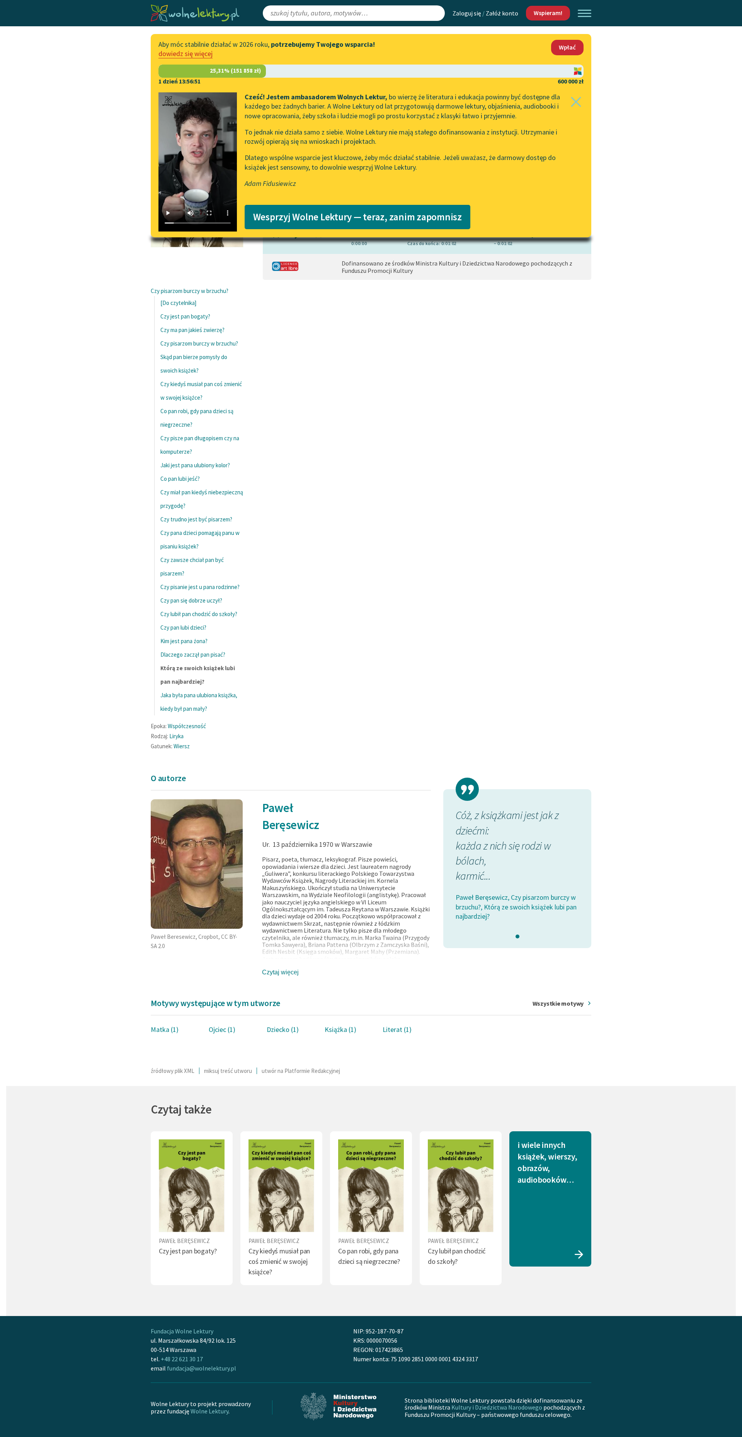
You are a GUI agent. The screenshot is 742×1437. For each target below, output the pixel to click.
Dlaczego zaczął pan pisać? (192, 654)
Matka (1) (165, 1029)
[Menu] (584, 13)
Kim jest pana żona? (184, 641)
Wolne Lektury (209, 1411)
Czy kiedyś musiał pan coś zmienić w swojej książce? (279, 1261)
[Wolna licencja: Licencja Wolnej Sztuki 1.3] (285, 268)
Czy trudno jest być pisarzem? (196, 519)
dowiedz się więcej (185, 53)
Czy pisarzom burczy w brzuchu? (189, 291)
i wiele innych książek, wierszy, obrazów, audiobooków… (547, 1162)
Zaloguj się (467, 13)
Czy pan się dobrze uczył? (191, 600)
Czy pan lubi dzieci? (183, 627)
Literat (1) (397, 1029)
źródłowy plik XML (172, 1070)
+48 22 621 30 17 (182, 1359)
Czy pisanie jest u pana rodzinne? (200, 587)
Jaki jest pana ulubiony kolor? (195, 465)
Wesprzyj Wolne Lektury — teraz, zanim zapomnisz (357, 217)
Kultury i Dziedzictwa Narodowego (496, 1407)
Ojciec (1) (222, 1029)
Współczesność (187, 726)
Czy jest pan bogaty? (185, 316)
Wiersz (182, 746)
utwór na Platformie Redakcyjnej (301, 1070)
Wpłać (567, 47)
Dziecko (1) (283, 1029)
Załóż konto (502, 13)
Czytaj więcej (280, 972)
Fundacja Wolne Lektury (182, 1331)
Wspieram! (548, 13)
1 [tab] (517, 936)
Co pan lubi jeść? (180, 478)
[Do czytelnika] (178, 302)
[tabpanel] (517, 864)
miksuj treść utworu (228, 1070)
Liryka (176, 736)
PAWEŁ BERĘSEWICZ (184, 1241)
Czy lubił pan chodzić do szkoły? (198, 614)
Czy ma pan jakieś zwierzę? (192, 330)
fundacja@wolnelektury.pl (201, 1368)
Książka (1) (340, 1029)
